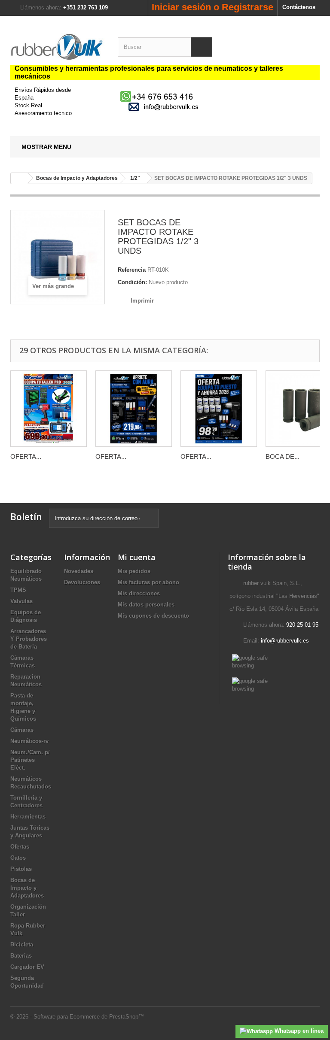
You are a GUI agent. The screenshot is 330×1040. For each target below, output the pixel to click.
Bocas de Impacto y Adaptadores (27, 888)
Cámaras (22, 730)
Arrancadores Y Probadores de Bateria (28, 639)
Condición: (132, 282)
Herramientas (28, 816)
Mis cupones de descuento (153, 615)
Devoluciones (82, 582)
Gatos (18, 858)
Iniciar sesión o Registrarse (212, 7)
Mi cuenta (137, 557)
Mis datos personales (146, 604)
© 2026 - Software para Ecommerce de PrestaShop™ (77, 1016)
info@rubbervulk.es (285, 640)
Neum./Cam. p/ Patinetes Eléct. (30, 760)
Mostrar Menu (46, 146)
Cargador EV (27, 967)
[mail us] (165, 106)
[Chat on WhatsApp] (157, 96)
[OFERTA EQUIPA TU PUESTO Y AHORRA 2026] (218, 408)
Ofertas (19, 846)
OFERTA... (25, 456)
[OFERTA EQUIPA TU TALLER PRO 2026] (48, 408)
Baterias (21, 955)
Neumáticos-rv (29, 741)
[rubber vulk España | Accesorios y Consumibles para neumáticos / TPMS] (57, 47)
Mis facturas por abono (148, 582)
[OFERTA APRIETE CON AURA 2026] (133, 408)
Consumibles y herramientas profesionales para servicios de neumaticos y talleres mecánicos (149, 72)
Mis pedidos (134, 571)
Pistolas (21, 869)
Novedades (78, 571)
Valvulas (21, 601)
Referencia (132, 270)
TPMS (18, 590)
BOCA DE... (282, 456)
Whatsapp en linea (298, 1031)
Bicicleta (21, 944)
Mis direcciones (139, 593)
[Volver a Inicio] (19, 178)
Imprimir (142, 300)
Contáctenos (298, 7)
